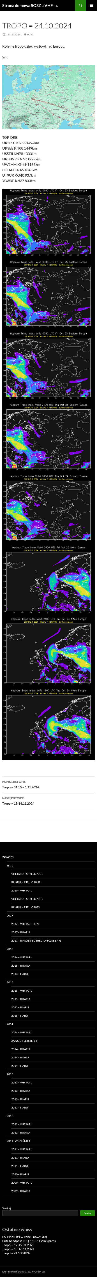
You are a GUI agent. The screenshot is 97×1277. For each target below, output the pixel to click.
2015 (10, 982)
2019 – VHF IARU (21, 890)
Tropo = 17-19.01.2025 (18, 1245)
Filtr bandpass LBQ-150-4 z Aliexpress (29, 1241)
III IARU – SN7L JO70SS (25, 907)
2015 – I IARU (19, 1015)
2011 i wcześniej (18, 1141)
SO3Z (30, 34)
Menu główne (91, 5)
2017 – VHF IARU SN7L (25, 924)
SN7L (10, 865)
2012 (10, 1116)
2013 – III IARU (20, 1090)
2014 (10, 1024)
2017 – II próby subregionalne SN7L (36, 940)
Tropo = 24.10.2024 (16, 1253)
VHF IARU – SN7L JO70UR (27, 873)
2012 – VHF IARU (21, 1124)
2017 (10, 915)
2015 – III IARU (20, 999)
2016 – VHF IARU (21, 957)
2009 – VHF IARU (21, 1182)
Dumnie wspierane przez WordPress (23, 1271)
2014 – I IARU (19, 1065)
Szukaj (6, 1208)
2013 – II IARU (20, 1099)
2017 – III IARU (20, 932)
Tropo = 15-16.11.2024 (18, 800)
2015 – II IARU (20, 1007)
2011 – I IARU (19, 1166)
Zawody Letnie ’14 (24, 1040)
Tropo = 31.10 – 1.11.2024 (20, 784)
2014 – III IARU (20, 1049)
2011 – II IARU (20, 1157)
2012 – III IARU (20, 1132)
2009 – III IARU (20, 1191)
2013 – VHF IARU (21, 1082)
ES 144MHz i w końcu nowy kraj (24, 1237)
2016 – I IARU (19, 974)
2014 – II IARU (20, 1057)
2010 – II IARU (20, 1174)
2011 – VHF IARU (21, 1149)
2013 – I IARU (19, 1107)
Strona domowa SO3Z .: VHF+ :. (30, 5)
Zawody (8, 857)
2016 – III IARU (20, 965)
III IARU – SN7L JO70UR (26, 882)
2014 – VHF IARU (21, 1032)
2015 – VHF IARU (21, 990)
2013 (10, 1074)
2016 (10, 949)
